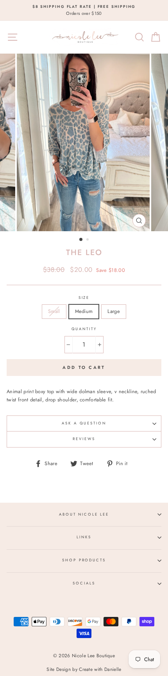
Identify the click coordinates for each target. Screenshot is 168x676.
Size (84, 297)
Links (84, 537)
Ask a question (84, 423)
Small (54, 311)
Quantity (84, 329)
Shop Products (83, 560)
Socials (84, 583)
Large (113, 311)
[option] (84, 10)
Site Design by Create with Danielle (83, 669)
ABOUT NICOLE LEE (84, 514)
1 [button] (81, 240)
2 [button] (88, 240)
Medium (84, 311)
